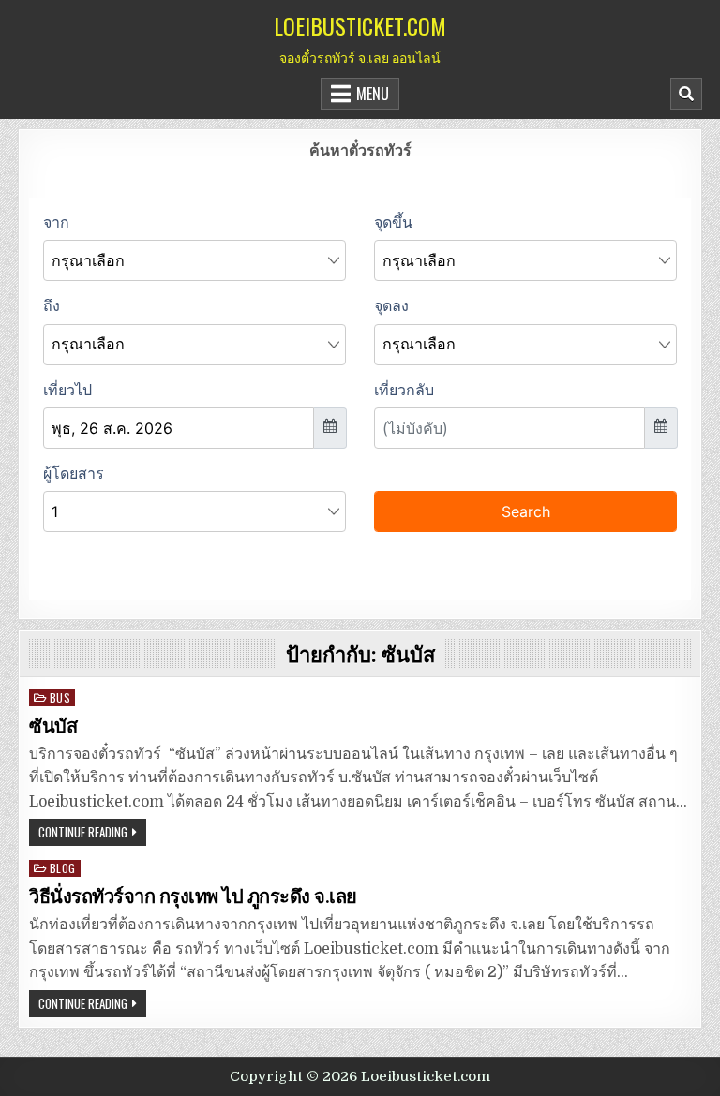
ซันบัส (53, 726)
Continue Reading (83, 831)
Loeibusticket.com (360, 25)
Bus (60, 697)
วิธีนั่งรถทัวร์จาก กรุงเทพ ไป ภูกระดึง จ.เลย (193, 896)
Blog (63, 868)
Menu (372, 93)
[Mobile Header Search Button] (686, 94)
